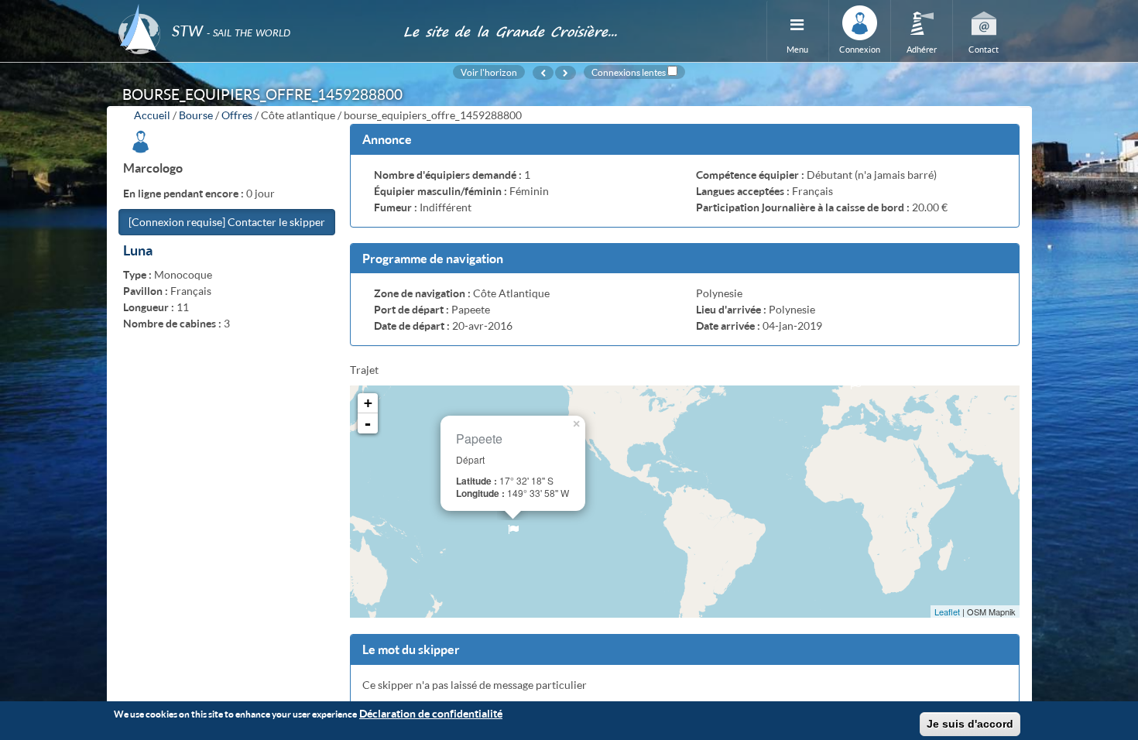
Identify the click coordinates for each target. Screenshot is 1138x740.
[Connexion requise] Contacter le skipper (227, 221)
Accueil (152, 115)
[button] (685, 140)
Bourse (196, 115)
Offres (236, 115)
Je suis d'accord (970, 724)
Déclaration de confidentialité (430, 713)
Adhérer (922, 49)
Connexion (859, 49)
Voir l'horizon (489, 72)
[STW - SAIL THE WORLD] (251, 9)
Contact (983, 49)
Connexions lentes (628, 72)
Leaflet (947, 611)
